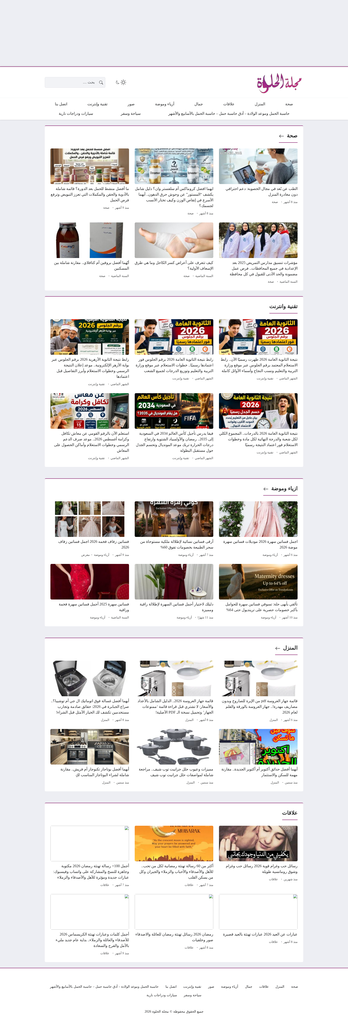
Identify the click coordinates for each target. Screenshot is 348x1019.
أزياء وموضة (270, 555)
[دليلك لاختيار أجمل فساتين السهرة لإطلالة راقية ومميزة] (174, 592)
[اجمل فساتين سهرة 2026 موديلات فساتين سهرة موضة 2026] (258, 529)
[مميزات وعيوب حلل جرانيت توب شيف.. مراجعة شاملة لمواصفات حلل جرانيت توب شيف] (174, 757)
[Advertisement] (206, 33)
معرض (85, 555)
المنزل (290, 648)
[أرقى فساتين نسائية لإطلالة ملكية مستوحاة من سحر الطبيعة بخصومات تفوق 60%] (174, 529)
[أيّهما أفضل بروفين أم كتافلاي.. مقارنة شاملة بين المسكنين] (89, 253)
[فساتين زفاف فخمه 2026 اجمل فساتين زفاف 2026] (89, 529)
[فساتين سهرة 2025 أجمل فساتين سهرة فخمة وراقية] (89, 592)
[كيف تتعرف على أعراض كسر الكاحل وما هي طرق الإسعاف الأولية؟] (174, 253)
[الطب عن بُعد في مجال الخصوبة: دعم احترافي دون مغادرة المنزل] (258, 182)
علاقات (273, 879)
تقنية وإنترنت (265, 378)
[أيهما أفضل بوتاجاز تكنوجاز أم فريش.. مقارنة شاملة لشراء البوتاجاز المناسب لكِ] (89, 757)
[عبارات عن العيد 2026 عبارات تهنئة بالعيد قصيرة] (258, 925)
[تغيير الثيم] (120, 82)
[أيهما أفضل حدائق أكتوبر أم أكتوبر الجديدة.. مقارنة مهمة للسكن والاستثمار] (258, 757)
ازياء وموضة (284, 488)
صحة (292, 135)
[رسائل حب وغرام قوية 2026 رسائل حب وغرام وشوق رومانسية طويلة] (258, 857)
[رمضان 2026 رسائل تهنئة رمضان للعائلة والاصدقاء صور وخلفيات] (174, 925)
